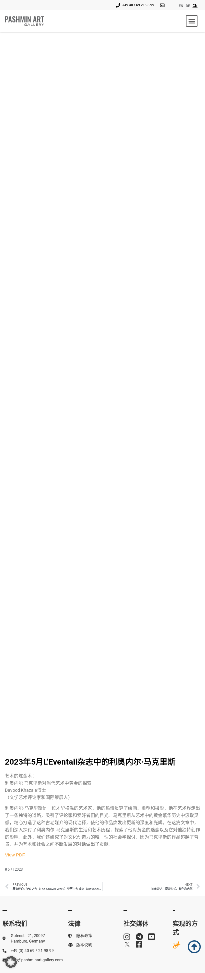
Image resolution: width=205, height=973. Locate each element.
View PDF (15, 854)
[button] (192, 21)
